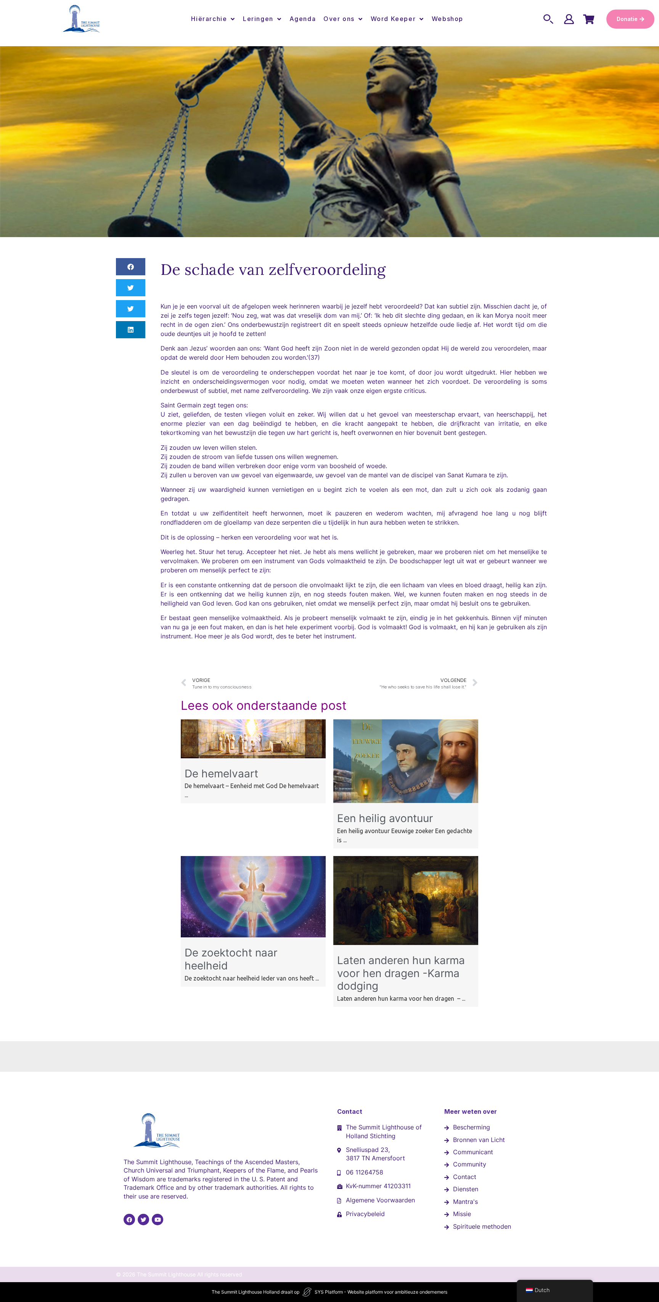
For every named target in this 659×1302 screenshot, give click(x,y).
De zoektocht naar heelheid (231, 959)
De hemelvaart (221, 773)
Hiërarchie (209, 19)
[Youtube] (157, 1219)
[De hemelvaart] (253, 756)
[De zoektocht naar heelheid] (253, 935)
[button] (130, 266)
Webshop (447, 19)
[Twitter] (143, 1219)
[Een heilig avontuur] (405, 800)
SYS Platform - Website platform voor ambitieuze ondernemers (381, 1292)
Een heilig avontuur (385, 818)
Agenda (302, 19)
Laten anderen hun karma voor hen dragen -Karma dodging (401, 973)
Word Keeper (393, 19)
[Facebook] (129, 1219)
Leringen (258, 19)
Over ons (339, 19)
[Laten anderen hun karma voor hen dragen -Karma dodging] (405, 943)
